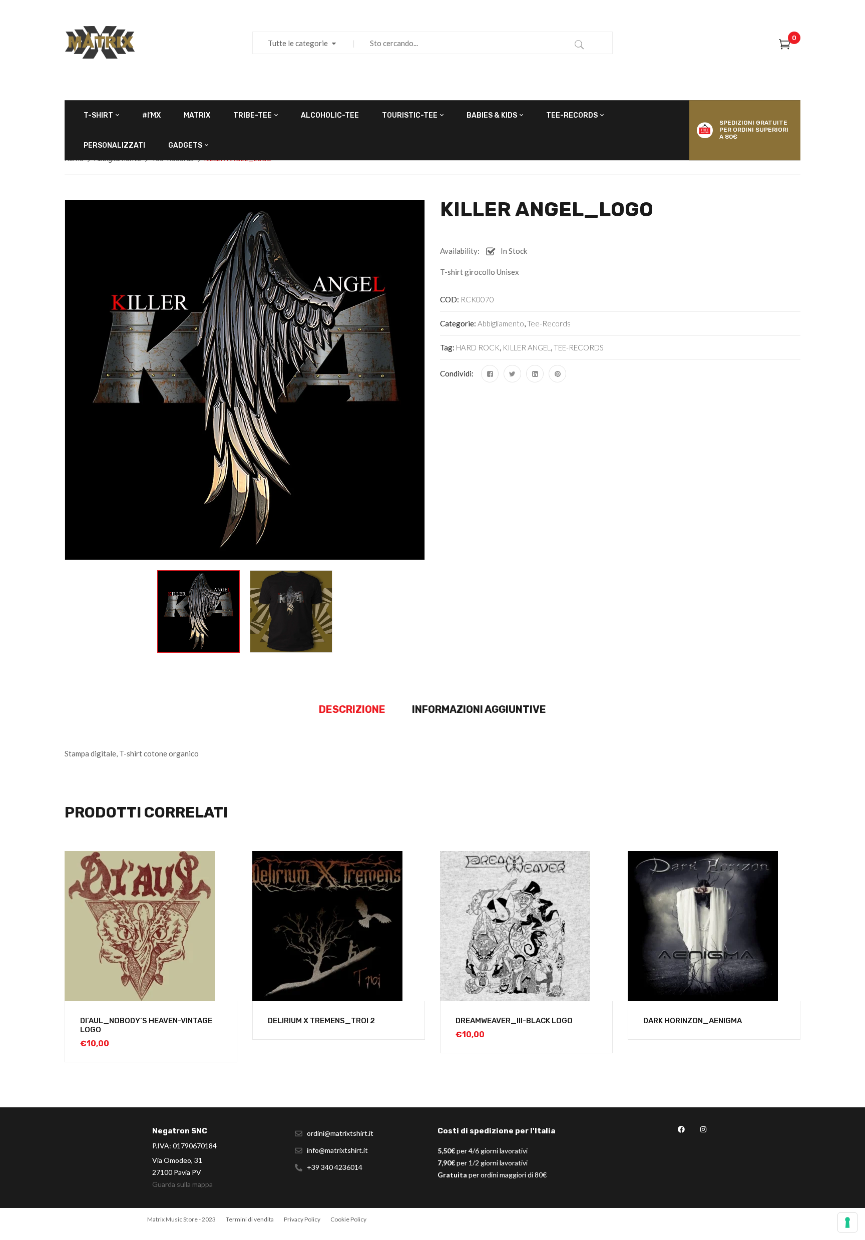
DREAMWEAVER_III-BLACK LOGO (514, 1020)
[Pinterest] (557, 373)
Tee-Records (549, 323)
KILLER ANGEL (527, 347)
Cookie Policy (348, 1219)
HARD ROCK (478, 347)
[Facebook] (490, 373)
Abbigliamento (501, 323)
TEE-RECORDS (579, 347)
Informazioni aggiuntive (479, 709)
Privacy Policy (302, 1219)
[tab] (352, 709)
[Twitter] (512, 373)
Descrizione (352, 709)
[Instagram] (703, 1129)
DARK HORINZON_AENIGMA (692, 1020)
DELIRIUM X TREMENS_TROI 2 (321, 1020)
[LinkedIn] (535, 373)
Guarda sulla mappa (182, 1184)
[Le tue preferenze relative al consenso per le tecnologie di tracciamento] (847, 1222)
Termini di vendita (250, 1219)
